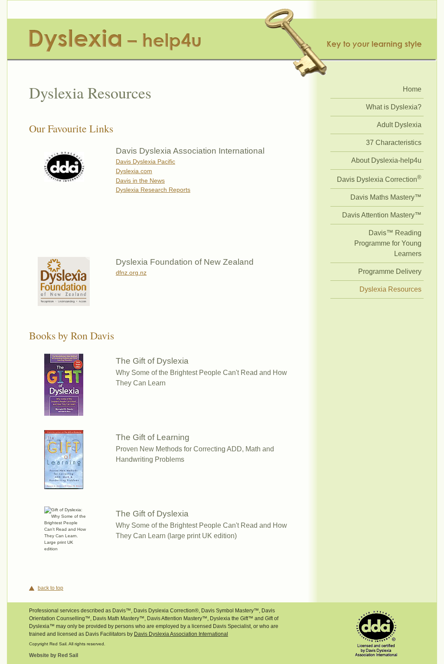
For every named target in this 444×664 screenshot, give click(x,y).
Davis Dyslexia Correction (379, 178)
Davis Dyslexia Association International (181, 634)
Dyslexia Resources (390, 289)
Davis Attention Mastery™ (381, 215)
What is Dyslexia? (393, 107)
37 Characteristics (393, 142)
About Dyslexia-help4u (386, 160)
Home (412, 89)
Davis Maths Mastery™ (385, 197)
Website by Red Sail (53, 655)
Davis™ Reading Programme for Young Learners (387, 243)
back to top (50, 588)
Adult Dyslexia (399, 124)
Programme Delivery (389, 271)
